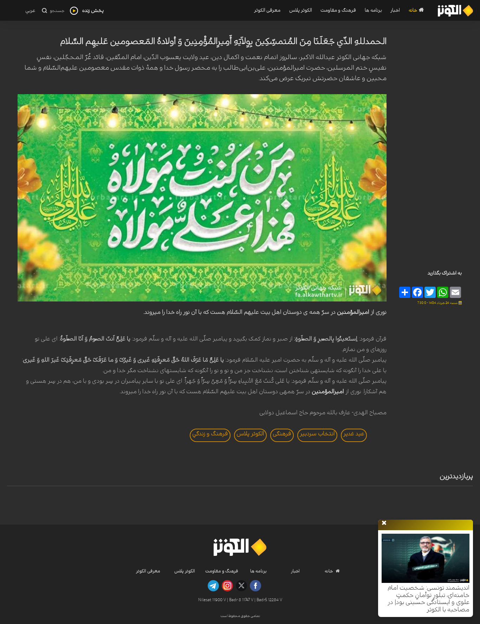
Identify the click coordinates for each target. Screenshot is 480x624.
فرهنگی (282, 433)
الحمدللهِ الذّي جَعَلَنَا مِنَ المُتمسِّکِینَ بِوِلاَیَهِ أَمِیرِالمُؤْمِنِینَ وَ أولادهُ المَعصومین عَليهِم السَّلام (223, 41)
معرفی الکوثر (267, 10)
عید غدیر (353, 433)
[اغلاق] (384, 523)
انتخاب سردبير (317, 433)
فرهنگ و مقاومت (338, 10)
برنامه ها (373, 10)
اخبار (395, 10)
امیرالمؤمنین (353, 312)
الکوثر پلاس (300, 10)
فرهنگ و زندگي (210, 433)
